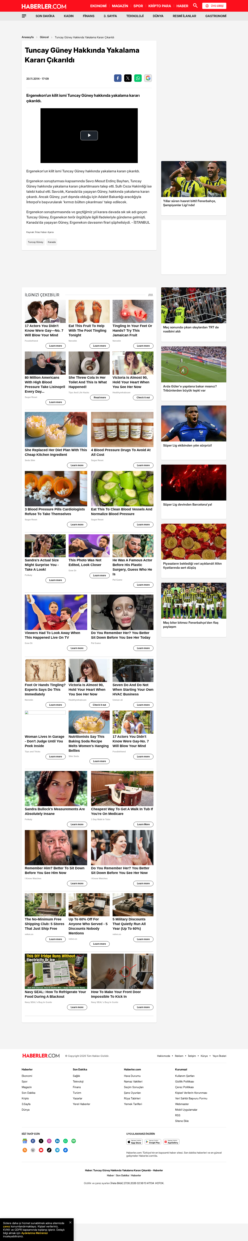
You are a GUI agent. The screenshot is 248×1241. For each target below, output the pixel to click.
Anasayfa (28, 37)
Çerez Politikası (184, 1087)
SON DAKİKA (45, 16)
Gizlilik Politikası (184, 1081)
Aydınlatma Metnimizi (34, 1233)
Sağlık (76, 1075)
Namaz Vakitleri (133, 1081)
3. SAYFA (110, 16)
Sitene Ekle (182, 1120)
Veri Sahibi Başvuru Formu (191, 1098)
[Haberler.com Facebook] (33, 1141)
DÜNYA (158, 16)
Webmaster (182, 1104)
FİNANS (88, 16)
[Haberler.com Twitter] (41, 1141)
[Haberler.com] (41, 1056)
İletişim (192, 1055)
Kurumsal (181, 1069)
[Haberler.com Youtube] (41, 1150)
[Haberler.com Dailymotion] (65, 1150)
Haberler (27, 1069)
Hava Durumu (132, 1075)
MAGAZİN (120, 6)
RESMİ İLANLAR (184, 16)
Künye (204, 1055)
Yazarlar (77, 1098)
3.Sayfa (26, 1104)
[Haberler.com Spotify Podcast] (74, 1141)
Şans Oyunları (132, 1092)
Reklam (179, 1055)
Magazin (27, 1087)
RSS (177, 1115)
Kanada (52, 242)
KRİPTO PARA (159, 6)
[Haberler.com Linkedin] (57, 1141)
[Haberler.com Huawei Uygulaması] (171, 1142)
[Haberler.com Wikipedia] (33, 1150)
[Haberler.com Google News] (25, 1141)
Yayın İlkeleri (219, 1055)
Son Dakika (28, 1092)
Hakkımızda (163, 1055)
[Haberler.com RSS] (25, 1150)
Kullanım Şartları (185, 1075)
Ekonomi (27, 1075)
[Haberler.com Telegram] (57, 1150)
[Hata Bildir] (116, 1183)
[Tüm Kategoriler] (24, 16)
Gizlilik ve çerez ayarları (97, 1183)
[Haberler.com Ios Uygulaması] (134, 1142)
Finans (77, 1087)
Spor (25, 1081)
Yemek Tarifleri (133, 1104)
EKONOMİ (98, 6)
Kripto (25, 1098)
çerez (6, 1226)
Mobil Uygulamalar (186, 1109)
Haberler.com (132, 1069)
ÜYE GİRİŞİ (217, 5)
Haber (110, 1175)
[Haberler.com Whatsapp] (65, 1141)
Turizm (77, 1092)
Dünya (25, 1109)
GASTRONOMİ (215, 16)
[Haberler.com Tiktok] (49, 1150)
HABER (182, 6)
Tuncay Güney (35, 242)
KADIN (69, 16)
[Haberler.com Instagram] (49, 1141)
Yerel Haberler (81, 1104)
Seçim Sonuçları (134, 1087)
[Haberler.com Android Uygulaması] (153, 1142)
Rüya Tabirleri (132, 1098)
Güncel (44, 37)
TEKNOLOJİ (135, 16)
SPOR (138, 6)
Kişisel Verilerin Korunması (191, 1092)
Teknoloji (78, 1081)
